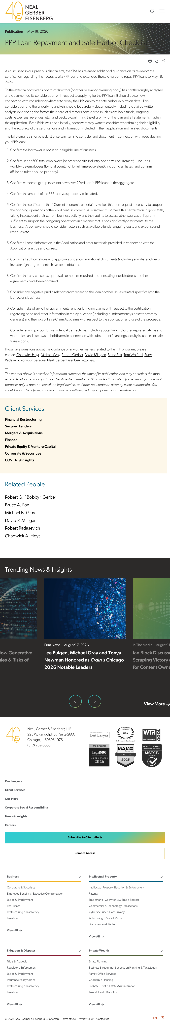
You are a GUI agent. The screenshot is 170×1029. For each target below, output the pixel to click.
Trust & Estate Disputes (103, 992)
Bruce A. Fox (17, 505)
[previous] (75, 701)
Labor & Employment (20, 900)
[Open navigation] (162, 11)
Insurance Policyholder (21, 980)
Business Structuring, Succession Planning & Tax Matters (123, 967)
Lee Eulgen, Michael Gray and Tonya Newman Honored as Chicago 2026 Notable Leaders (84, 660)
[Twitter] (163, 1018)
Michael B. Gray (20, 513)
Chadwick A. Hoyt (22, 536)
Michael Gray (50, 355)
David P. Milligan (21, 521)
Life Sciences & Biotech (103, 924)
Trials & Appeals (17, 961)
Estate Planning (98, 961)
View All (12, 930)
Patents (93, 893)
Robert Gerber (72, 355)
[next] (94, 701)
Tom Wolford (133, 355)
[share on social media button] (163, 61)
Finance (11, 440)
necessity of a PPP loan (60, 77)
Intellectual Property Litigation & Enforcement (116, 887)
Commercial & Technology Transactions (113, 906)
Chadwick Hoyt (27, 355)
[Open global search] (152, 11)
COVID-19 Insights (19, 460)
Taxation (12, 918)
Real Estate (13, 906)
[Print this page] (150, 61)
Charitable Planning (101, 980)
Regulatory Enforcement (21, 967)
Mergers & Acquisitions (24, 433)
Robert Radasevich (22, 528)
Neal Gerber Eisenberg (64, 360)
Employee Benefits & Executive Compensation (35, 893)
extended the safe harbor (101, 77)
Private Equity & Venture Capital (30, 447)
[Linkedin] (155, 1018)
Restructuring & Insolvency (23, 912)
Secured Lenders (18, 426)
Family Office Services (102, 974)
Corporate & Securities (23, 454)
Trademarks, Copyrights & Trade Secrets (114, 900)
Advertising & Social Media (106, 918)
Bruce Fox (115, 355)
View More (154, 704)
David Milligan (95, 355)
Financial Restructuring (23, 420)
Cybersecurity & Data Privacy (107, 912)
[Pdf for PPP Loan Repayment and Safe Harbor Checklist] (157, 61)
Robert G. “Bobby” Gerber (30, 497)
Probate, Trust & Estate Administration (112, 986)
